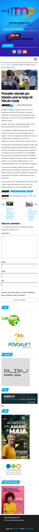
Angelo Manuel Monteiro (24, 105)
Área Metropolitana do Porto (18, 191)
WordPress (16, 529)
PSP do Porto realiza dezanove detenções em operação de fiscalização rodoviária (10, 213)
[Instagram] (19, 51)
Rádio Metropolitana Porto (19, 23)
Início (3, 65)
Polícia (30, 196)
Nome (3, 262)
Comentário (5, 233)
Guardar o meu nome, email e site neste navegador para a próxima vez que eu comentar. (18, 294)
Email (3, 271)
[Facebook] (14, 51)
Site (2, 280)
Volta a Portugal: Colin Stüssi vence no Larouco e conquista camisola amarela (32, 214)
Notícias (8, 65)
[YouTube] (25, 51)
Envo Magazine (29, 529)
